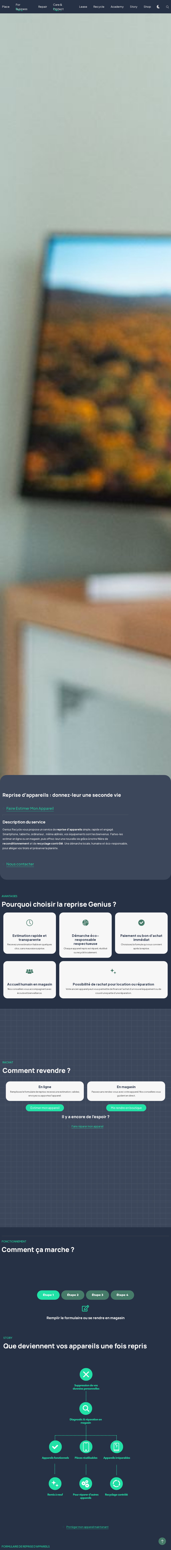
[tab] (48, 1295)
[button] (30, 808)
